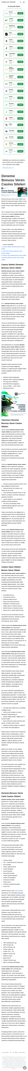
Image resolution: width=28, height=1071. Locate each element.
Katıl (21, 13)
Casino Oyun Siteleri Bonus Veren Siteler (14, 255)
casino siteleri (19, 890)
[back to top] (25, 1068)
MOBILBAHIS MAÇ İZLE (8, 167)
